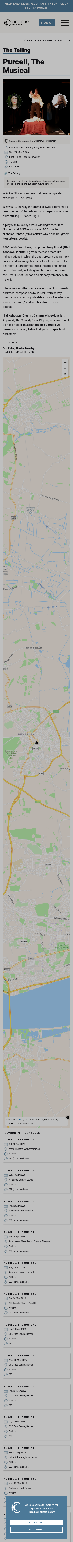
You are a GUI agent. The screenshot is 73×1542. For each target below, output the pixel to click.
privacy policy (47, 1512)
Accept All (36, 1522)
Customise (36, 1529)
